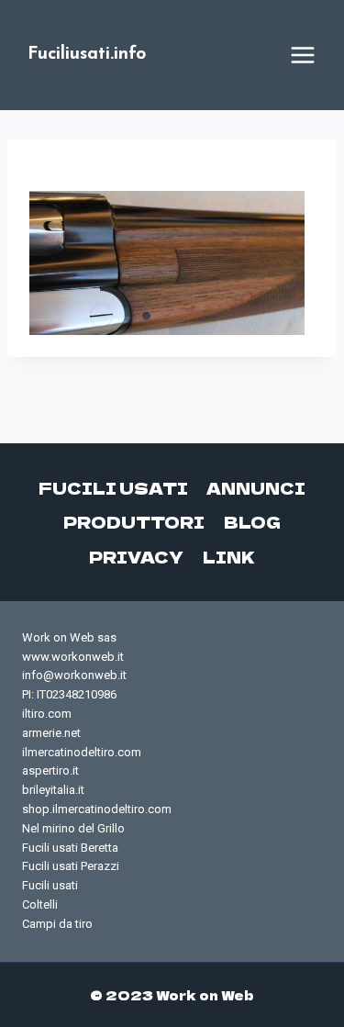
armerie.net (51, 733)
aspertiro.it (50, 770)
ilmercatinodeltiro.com (81, 752)
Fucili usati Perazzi (70, 866)
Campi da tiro (57, 924)
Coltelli (40, 904)
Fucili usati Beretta (70, 847)
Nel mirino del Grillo (73, 828)
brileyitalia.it (53, 790)
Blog (252, 521)
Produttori (134, 521)
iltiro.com (47, 713)
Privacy (136, 556)
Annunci (255, 487)
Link (229, 556)
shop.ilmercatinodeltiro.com (97, 809)
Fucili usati (113, 487)
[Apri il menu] (302, 55)
